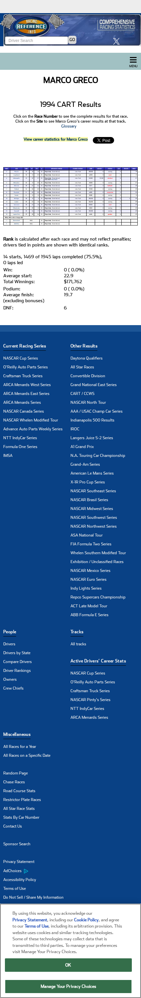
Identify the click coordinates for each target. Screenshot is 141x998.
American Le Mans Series (92, 473)
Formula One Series (20, 446)
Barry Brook (54, 179)
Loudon (16, 202)
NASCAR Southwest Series (93, 517)
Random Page (15, 773)
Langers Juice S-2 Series (91, 438)
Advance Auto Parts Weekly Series (33, 429)
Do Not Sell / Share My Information (33, 897)
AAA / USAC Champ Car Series (96, 411)
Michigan (16, 198)
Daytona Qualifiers (86, 358)
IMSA (7, 455)
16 (6, 214)
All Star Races (82, 367)
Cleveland (16, 192)
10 (6, 198)
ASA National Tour (86, 535)
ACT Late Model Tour (88, 606)
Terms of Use (14, 888)
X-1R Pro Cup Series (87, 482)
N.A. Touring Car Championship (97, 455)
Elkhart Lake (16, 208)
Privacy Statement (18, 861)
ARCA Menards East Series (26, 393)
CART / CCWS (82, 393)
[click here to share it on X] (118, 41)
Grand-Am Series (85, 464)
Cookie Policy (86, 919)
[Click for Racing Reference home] (70, 29)
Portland (16, 189)
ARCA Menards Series (22, 402)
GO (72, 39)
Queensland (16, 220)
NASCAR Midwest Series (91, 508)
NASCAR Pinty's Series (90, 699)
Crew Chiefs (13, 688)
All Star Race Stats (19, 808)
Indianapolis (16, 178)
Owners (10, 679)
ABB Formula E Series (89, 615)
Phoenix (16, 171)
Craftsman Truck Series (23, 376)
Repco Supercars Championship (98, 597)
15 (6, 211)
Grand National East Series (93, 384)
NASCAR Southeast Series (93, 491)
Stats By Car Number (21, 817)
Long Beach (16, 175)
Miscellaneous (16, 734)
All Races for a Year (19, 746)
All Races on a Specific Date (26, 755)
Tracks (76, 631)
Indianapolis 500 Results (92, 420)
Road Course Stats (19, 791)
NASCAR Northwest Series (93, 526)
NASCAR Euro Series (88, 579)
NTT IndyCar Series (20, 438)
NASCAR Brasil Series (89, 500)
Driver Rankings (17, 670)
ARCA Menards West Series (27, 384)
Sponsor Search (16, 844)
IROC (74, 429)
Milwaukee (16, 183)
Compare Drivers (17, 661)
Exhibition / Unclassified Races (97, 561)
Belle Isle (16, 185)
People (9, 631)
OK (68, 965)
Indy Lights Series (86, 588)
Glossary (68, 126)
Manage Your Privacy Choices (68, 986)
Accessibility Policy (19, 879)
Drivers (9, 644)
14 (6, 208)
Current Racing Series (24, 345)
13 (6, 204)
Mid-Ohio (16, 224)
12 (6, 202)
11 (6, 224)
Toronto (16, 195)
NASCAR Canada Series (23, 411)
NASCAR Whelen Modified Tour (30, 420)
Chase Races (14, 782)
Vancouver (16, 204)
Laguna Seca (16, 214)
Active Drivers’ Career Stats (98, 660)
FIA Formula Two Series (90, 544)
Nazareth (16, 211)
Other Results (83, 345)
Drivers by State (16, 653)
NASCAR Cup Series (20, 358)
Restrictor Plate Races (22, 799)
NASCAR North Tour (88, 402)
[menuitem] (36, 870)
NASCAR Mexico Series (90, 570)
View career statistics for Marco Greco (56, 139)
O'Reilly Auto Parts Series (25, 367)
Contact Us (12, 826)
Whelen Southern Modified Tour (98, 553)
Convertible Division (87, 376)
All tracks (78, 644)
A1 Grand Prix (82, 446)
